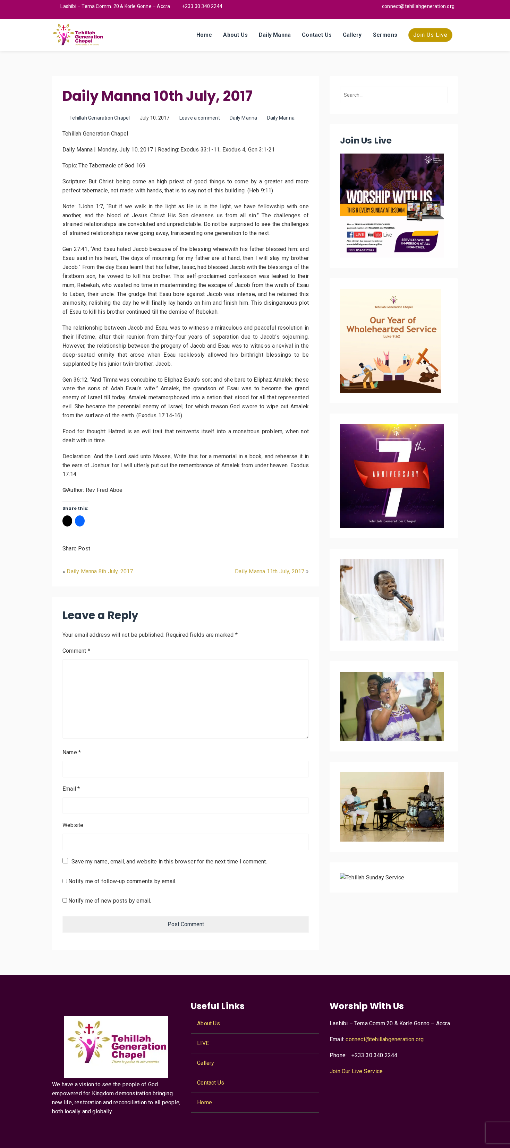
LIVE (203, 1043)
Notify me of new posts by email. (109, 900)
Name (71, 752)
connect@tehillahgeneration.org (385, 1039)
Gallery (352, 35)
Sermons (385, 35)
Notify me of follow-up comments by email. (122, 881)
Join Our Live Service (356, 1071)
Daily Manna (275, 35)
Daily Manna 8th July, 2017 (100, 571)
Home (204, 35)
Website (72, 825)
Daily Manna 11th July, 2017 (269, 571)
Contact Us (317, 35)
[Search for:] (394, 95)
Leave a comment (199, 118)
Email (71, 788)
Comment (76, 650)
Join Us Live (430, 35)
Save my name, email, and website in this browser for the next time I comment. (169, 861)
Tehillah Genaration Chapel (99, 118)
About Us (235, 35)
